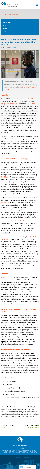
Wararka (6, 28)
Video (5, 31)
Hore (5, 427)
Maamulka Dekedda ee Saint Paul (23, 99)
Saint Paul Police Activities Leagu (22, 221)
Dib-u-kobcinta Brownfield (22, 450)
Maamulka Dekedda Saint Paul (9, 4)
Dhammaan (7, 23)
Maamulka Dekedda (11, 451)
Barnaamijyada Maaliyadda (27, 451)
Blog (5, 25)
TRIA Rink (31, 104)
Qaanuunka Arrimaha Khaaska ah (26, 452)
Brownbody (5, 202)
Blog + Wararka (9, 452)
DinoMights (5, 177)
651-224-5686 (24, 445)
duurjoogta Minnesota (9, 104)
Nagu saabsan (7, 450)
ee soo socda (33, 426)
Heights (34, 450)
